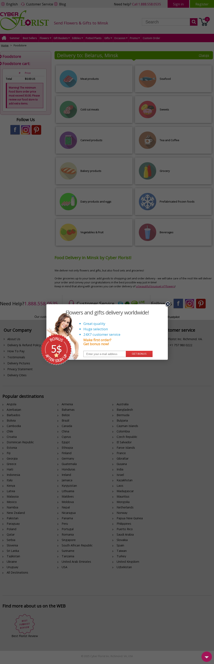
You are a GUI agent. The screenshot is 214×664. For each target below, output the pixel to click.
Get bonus (139, 353)
